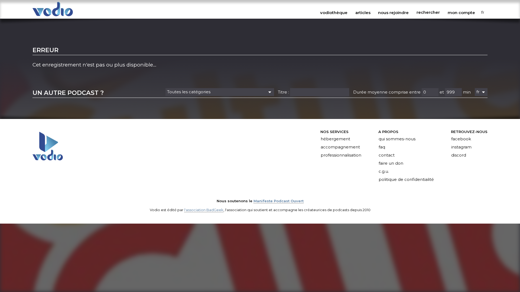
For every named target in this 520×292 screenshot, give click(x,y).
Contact (387, 155)
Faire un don (391, 163)
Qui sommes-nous (397, 139)
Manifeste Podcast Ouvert (278, 201)
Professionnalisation (341, 155)
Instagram (461, 147)
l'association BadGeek (203, 210)
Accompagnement (340, 147)
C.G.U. (384, 171)
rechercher (428, 12)
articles (362, 12)
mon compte (461, 12)
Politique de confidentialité (406, 179)
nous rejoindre (393, 12)
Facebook (461, 139)
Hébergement (335, 139)
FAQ (382, 147)
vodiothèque (333, 12)
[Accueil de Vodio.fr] (52, 17)
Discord (458, 155)
